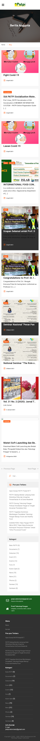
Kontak (7, 629)
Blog (10, 44)
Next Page (32, 469)
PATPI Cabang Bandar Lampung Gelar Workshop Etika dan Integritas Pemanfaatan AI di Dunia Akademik (22, 497)
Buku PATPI (13, 545)
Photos (11, 580)
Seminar (12, 163)
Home (3, 44)
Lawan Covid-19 (11, 146)
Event (5, 163)
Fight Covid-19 (11, 75)
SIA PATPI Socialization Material (20, 96)
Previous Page (9, 469)
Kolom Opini (13, 569)
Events (6, 341)
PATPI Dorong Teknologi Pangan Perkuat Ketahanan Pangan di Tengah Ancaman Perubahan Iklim (22, 505)
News (5, 53)
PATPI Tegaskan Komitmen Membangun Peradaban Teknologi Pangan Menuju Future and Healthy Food (21, 515)
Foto (11, 565)
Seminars (12, 588)
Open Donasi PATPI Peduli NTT (20, 491)
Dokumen (7, 380)
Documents (7, 92)
